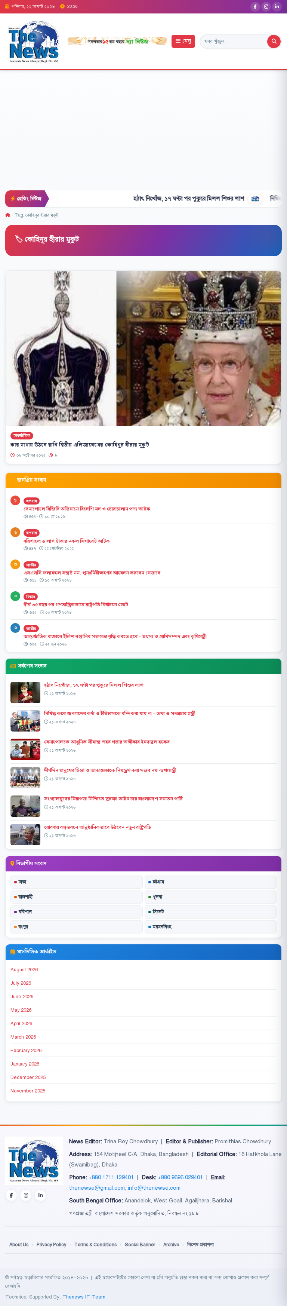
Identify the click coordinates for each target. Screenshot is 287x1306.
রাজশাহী (26, 897)
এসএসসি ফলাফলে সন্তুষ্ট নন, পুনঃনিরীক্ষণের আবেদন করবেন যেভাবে (92, 573)
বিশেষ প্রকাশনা (200, 1245)
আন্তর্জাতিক (21, 435)
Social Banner (140, 1245)
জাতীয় (31, 564)
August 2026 (24, 970)
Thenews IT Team (83, 1297)
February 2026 (25, 1051)
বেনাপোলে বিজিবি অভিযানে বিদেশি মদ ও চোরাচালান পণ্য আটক (87, 509)
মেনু (186, 41)
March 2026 (23, 1037)
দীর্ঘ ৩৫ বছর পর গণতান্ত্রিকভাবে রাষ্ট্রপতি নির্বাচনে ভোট (76, 605)
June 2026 (21, 997)
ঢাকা (22, 882)
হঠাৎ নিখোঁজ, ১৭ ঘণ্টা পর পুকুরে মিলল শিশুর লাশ (157, 198)
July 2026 (20, 983)
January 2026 (24, 1064)
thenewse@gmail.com (97, 1187)
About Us (18, 1245)
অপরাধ (31, 501)
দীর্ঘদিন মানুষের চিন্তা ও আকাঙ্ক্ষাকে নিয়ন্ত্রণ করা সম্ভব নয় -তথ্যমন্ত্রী (110, 770)
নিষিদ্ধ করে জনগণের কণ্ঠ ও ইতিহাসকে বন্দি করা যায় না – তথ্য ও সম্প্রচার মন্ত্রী (119, 713)
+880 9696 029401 (180, 1177)
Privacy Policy (51, 1245)
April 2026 (21, 1024)
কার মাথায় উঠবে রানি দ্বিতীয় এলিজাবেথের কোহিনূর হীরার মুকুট (79, 445)
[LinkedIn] (277, 7)
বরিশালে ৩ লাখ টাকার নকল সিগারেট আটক (67, 541)
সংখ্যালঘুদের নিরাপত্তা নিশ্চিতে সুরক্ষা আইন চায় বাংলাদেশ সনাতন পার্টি (113, 799)
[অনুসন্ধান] (274, 41)
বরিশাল (25, 912)
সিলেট (158, 912)
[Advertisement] (143, 134)
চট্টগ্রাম (158, 882)
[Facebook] (255, 7)
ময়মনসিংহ (162, 927)
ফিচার (30, 596)
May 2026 (20, 1010)
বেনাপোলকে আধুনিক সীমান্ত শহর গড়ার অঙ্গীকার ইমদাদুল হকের (107, 742)
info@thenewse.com (154, 1187)
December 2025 (28, 1077)
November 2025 (27, 1091)
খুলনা (157, 897)
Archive (171, 1245)
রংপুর (23, 927)
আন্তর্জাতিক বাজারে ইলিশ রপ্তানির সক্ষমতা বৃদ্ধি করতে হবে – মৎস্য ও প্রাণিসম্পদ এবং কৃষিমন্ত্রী (115, 636)
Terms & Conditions (95, 1245)
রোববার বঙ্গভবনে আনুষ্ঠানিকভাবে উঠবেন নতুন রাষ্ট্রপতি (97, 827)
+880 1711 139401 (111, 1177)
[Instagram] (266, 7)
